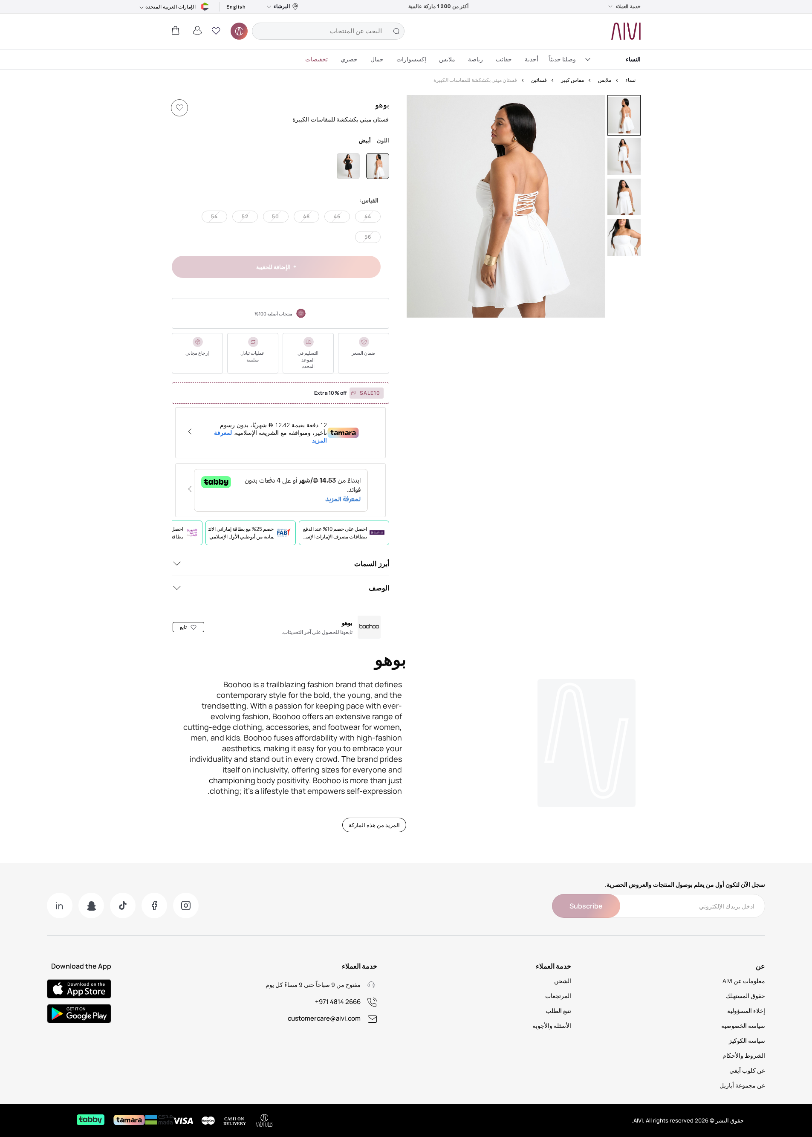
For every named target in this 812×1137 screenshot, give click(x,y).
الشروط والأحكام (743, 1055)
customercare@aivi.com (324, 1018)
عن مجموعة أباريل (742, 1085)
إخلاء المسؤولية (746, 1011)
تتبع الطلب (558, 1011)
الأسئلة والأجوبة (551, 1025)
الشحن (562, 981)
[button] (216, 31)
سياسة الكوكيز (747, 1040)
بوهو (382, 104)
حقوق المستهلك (745, 996)
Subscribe (586, 906)
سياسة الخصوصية (743, 1025)
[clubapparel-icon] (239, 31)
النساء (633, 59)
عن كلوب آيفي (747, 1070)
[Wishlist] (179, 107)
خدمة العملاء (628, 6)
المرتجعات (558, 996)
